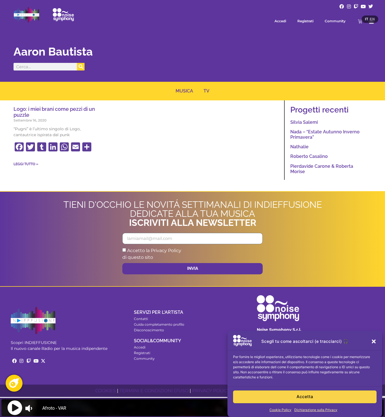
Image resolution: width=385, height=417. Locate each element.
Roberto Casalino (309, 156)
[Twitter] (370, 6)
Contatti (141, 319)
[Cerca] (81, 66)
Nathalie (299, 146)
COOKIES (105, 390)
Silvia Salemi (304, 122)
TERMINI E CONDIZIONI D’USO (154, 390)
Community (335, 21)
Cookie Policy (280, 410)
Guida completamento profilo (159, 324)
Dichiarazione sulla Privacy (315, 410)
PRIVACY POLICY (211, 390)
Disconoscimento (149, 330)
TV (206, 91)
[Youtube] (363, 6)
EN (372, 19)
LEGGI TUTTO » (26, 164)
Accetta (305, 397)
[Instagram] (349, 6)
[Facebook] (341, 6)
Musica (184, 91)
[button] (374, 341)
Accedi (280, 21)
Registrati (305, 21)
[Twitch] (356, 6)
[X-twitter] (43, 361)
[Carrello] (360, 21)
